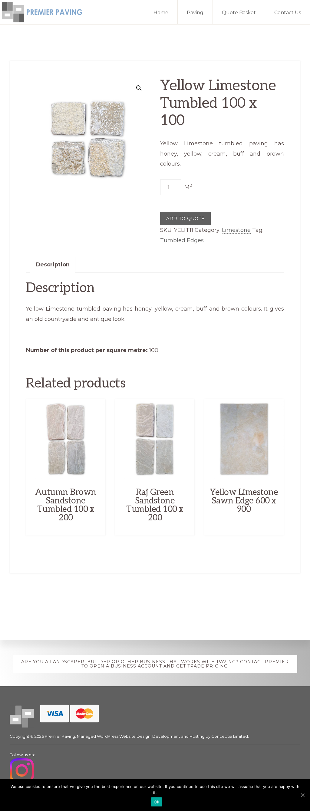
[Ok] (302, 795)
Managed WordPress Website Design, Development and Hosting (141, 736)
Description (53, 264)
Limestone (236, 230)
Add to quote (185, 218)
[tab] (52, 265)
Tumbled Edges (182, 240)
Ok (156, 801)
